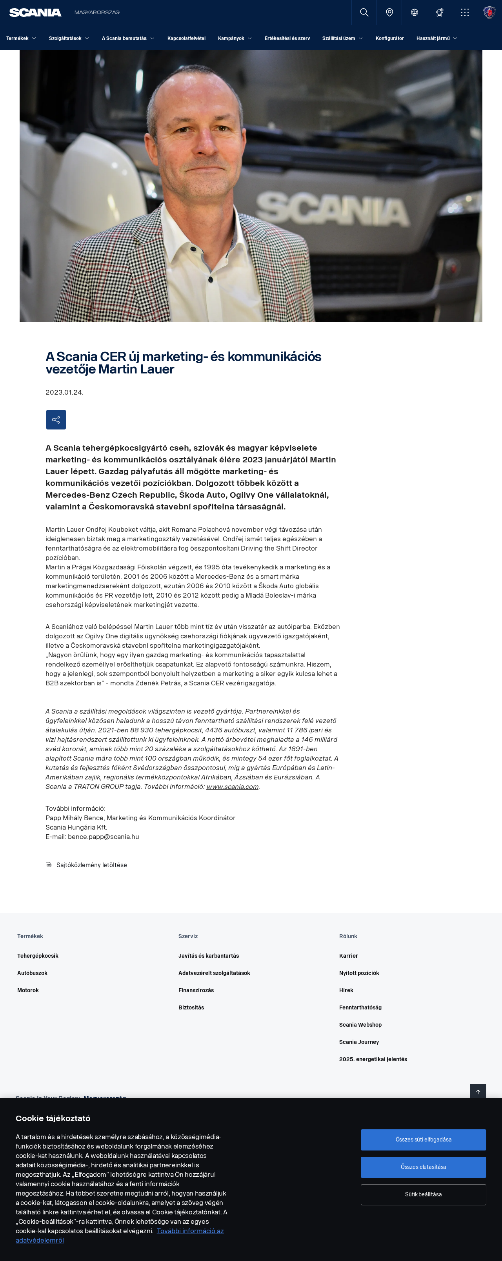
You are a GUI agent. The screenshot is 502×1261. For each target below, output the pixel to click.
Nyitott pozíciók (359, 973)
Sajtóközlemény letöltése (91, 865)
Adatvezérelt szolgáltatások (214, 973)
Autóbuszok (32, 973)
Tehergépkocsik (37, 956)
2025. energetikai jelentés (373, 1059)
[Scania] (35, 12)
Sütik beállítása (423, 1194)
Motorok (28, 990)
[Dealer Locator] (389, 12)
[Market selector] (414, 12)
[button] (464, 12)
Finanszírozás (196, 990)
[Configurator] (439, 12)
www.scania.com (232, 786)
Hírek (346, 990)
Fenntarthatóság (360, 1007)
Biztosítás (191, 1007)
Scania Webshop (360, 1025)
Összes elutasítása (423, 1167)
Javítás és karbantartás (208, 956)
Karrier (348, 956)
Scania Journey (359, 1042)
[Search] (364, 12)
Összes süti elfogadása (424, 1139)
